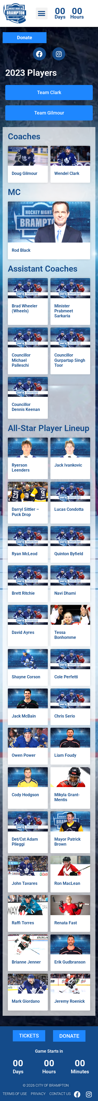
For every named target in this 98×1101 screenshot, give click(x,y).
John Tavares (24, 883)
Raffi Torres (23, 922)
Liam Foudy (65, 755)
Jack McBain (24, 716)
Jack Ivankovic (68, 465)
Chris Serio (64, 716)
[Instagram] (58, 53)
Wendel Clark (66, 173)
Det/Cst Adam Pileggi (25, 842)
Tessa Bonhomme (65, 635)
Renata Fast (65, 922)
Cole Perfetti (66, 676)
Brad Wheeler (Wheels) (24, 308)
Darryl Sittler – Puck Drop (25, 512)
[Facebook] (39, 53)
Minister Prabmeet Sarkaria (63, 310)
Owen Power (24, 755)
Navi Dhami (65, 593)
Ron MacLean (67, 883)
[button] (42, 13)
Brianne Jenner (26, 962)
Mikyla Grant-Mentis (67, 797)
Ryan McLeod (24, 553)
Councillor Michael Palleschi (21, 360)
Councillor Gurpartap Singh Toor (69, 360)
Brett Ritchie (23, 593)
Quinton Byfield (68, 553)
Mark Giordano (26, 1001)
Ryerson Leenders (21, 468)
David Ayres (23, 632)
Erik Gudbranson (69, 962)
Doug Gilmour (24, 173)
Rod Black (21, 250)
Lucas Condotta (69, 509)
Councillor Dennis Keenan (26, 407)
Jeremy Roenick (69, 1001)
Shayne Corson (26, 676)
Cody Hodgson (25, 794)
